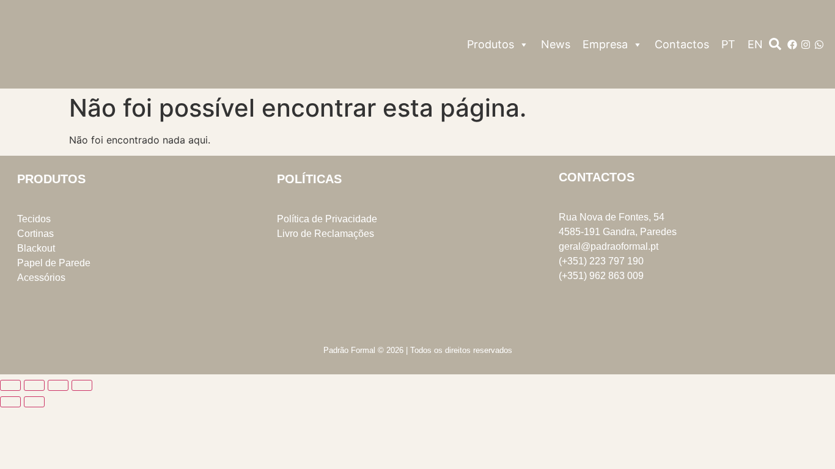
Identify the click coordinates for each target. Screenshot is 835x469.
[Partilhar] (58, 385)
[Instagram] (805, 44)
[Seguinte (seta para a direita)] (34, 401)
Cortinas (35, 233)
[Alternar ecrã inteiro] (34, 385)
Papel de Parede (53, 263)
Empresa (605, 44)
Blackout (36, 248)
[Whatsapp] (819, 44)
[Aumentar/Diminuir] (10, 385)
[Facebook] (792, 44)
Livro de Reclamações (325, 233)
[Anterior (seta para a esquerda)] (10, 401)
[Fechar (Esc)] (82, 385)
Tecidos (34, 219)
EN (755, 44)
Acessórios (41, 277)
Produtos (490, 44)
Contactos (682, 44)
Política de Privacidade (327, 219)
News (555, 44)
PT (728, 44)
